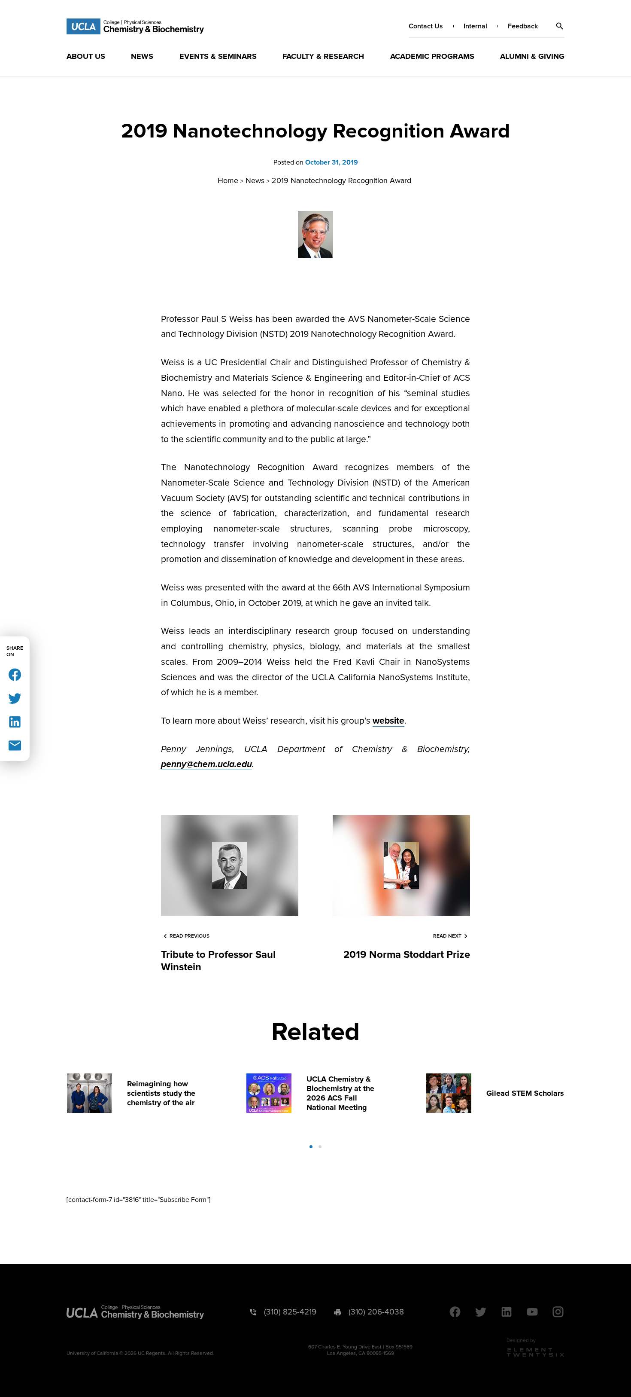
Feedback (523, 26)
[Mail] (14, 744)
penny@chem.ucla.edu (206, 764)
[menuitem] (86, 56)
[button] (559, 26)
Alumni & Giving (532, 56)
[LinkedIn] (14, 721)
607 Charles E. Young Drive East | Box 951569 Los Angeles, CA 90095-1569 (360, 1350)
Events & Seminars (218, 56)
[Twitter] (14, 697)
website (388, 720)
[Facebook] (14, 674)
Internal (475, 26)
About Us (86, 56)
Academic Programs (432, 56)
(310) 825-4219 (290, 1312)
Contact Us (426, 26)
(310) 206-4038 (376, 1312)
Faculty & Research (323, 56)
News (142, 56)
